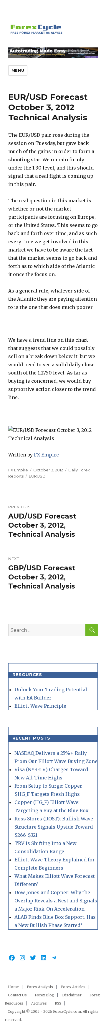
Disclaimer (72, 995)
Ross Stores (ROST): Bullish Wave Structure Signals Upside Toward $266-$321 (53, 827)
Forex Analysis (40, 987)
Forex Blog (44, 995)
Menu (17, 70)
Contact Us (17, 995)
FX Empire (46, 455)
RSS (58, 1003)
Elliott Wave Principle (40, 706)
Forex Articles (73, 987)
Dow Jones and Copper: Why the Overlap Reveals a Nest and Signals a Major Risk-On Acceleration (55, 901)
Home (13, 987)
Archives (39, 1003)
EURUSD (37, 476)
